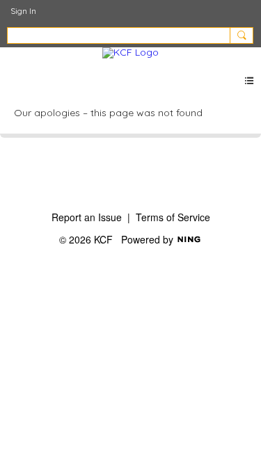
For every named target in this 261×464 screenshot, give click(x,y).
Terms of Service (173, 217)
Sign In (23, 11)
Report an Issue (87, 217)
